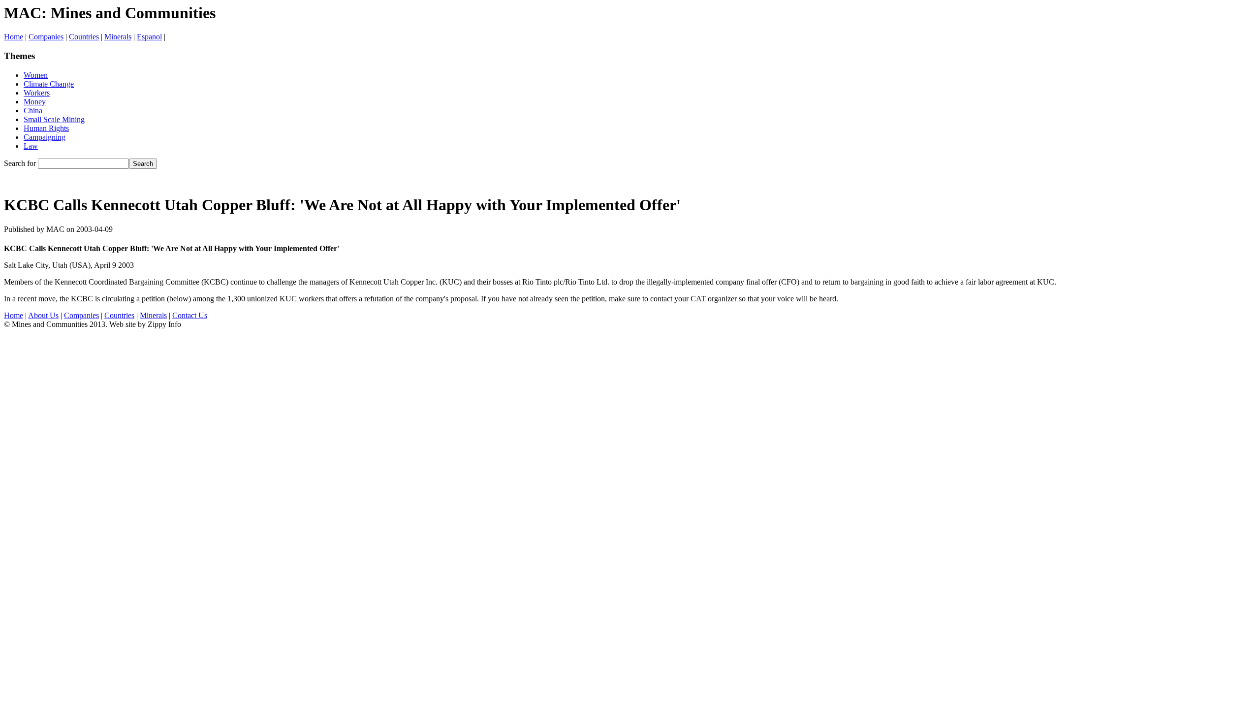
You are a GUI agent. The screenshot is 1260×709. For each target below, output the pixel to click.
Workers (37, 93)
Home (13, 36)
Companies (46, 36)
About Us (43, 315)
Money (35, 101)
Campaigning (44, 137)
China (33, 110)
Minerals (117, 36)
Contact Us (189, 315)
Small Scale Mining (54, 119)
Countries (84, 36)
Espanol (149, 36)
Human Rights (46, 128)
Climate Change (49, 84)
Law (31, 146)
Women (36, 75)
